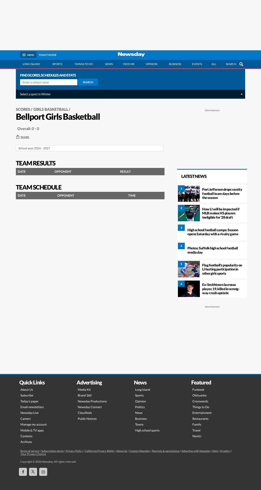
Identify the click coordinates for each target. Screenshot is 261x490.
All (214, 64)
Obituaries (199, 395)
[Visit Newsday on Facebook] (23, 472)
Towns (139, 424)
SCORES (23, 109)
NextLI (196, 436)
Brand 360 (85, 395)
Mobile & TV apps (32, 430)
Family (196, 424)
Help (215, 451)
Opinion (151, 64)
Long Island (31, 64)
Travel (196, 430)
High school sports (147, 430)
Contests (26, 436)
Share (25, 137)
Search (88, 82)
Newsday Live (29, 412)
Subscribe (26, 395)
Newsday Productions (92, 401)
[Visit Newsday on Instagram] (43, 472)
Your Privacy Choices (33, 454)
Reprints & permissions (166, 451)
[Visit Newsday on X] (33, 472)
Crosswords (200, 401)
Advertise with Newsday (196, 451)
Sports (57, 64)
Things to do (84, 64)
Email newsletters (32, 407)
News (109, 64)
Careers (25, 418)
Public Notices (87, 418)
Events (197, 64)
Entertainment (202, 412)
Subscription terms (52, 451)
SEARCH (231, 64)
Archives (26, 442)
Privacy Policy (74, 451)
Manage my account (33, 424)
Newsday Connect (90, 407)
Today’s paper (29, 401)
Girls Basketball (50, 109)
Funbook (198, 389)
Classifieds (85, 412)
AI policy (225, 451)
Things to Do (200, 407)
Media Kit (84, 389)
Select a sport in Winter (35, 94)
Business (175, 64)
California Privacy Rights (99, 451)
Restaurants (200, 418)
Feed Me (129, 64)
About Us (26, 389)
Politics (140, 407)
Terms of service (29, 451)
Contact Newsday (139, 451)
